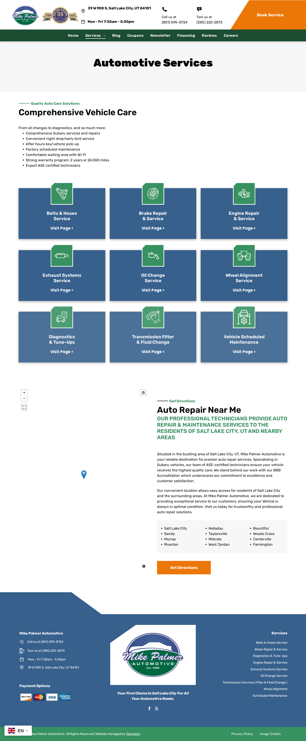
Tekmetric (133, 734)
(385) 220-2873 (209, 22)
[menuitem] (73, 35)
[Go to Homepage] (25, 8)
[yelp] (156, 709)
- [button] (24, 398)
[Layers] (143, 393)
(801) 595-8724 (174, 22)
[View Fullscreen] (24, 407)
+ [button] (24, 393)
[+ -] (84, 479)
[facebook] (149, 709)
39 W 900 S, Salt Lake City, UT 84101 (119, 8)
